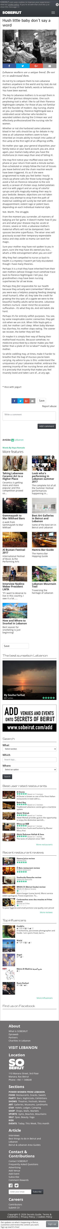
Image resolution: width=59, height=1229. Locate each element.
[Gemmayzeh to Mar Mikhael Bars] (15, 512)
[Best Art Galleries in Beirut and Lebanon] (44, 512)
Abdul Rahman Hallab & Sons (30, 834)
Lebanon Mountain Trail (44, 585)
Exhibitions (41, 1098)
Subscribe (14, 1176)
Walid (19, 940)
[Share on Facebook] (9, 65)
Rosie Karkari (23, 983)
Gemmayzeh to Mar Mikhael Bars (14, 517)
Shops (19, 1110)
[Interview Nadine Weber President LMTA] (15, 580)
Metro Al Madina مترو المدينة (29, 969)
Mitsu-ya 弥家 (23, 823)
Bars (19, 1098)
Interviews (14, 1135)
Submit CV (14, 1207)
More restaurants (44, 845)
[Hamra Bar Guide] (44, 546)
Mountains (40, 1113)
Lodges (26, 1107)
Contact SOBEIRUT (18, 1161)
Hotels (18, 1107)
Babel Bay (21, 802)
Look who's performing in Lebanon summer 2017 (43, 477)
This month (43, 1123)
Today (21, 1123)
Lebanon (19, 439)
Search (7, 776)
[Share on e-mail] (49, 65)
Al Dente (21, 792)
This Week (30, 1123)
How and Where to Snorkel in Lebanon (15, 622)
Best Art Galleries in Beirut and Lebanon (43, 518)
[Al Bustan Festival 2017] (15, 546)
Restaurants (22, 1095)
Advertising (15, 1167)
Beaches (29, 1113)
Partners (13, 1037)
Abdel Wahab (23, 813)
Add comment (46, 426)
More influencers (45, 998)
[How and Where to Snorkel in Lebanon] (15, 617)
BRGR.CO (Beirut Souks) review (31, 887)
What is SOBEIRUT (18, 1031)
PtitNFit (20, 926)
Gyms (21, 1113)
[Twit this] (23, 65)
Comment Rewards (19, 1180)
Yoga (31, 1117)
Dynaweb (13, 1034)
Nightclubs (28, 1098)
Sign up (52, 1224)
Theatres (22, 1101)
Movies (42, 1101)
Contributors (15, 1204)
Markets (34, 1110)
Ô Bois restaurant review (28, 868)
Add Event (14, 1173)
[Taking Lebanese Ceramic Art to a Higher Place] (15, 470)
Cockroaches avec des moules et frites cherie (34, 900)
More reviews (46, 912)
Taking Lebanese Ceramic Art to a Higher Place (13, 476)
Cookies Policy (44, 1216)
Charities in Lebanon (20, 1040)
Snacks (33, 1095)
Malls (26, 1110)
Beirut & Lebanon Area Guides (25, 1144)
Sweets (42, 1095)
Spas (17, 1117)
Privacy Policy (28, 1216)
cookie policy (13, 4)
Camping (36, 1107)
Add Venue (14, 1170)
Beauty (24, 1117)
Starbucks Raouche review (29, 877)
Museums (30, 1104)
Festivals (32, 1101)
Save (42, 400)
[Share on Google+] (36, 65)
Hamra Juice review (26, 858)
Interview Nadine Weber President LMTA (13, 586)
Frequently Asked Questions (23, 1164)
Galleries (18, 1104)
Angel (19, 954)
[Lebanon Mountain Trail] (44, 580)
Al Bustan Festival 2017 (14, 551)
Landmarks (42, 1104)
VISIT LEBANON (23, 1047)
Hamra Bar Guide (43, 549)
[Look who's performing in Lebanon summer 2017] (44, 470)
